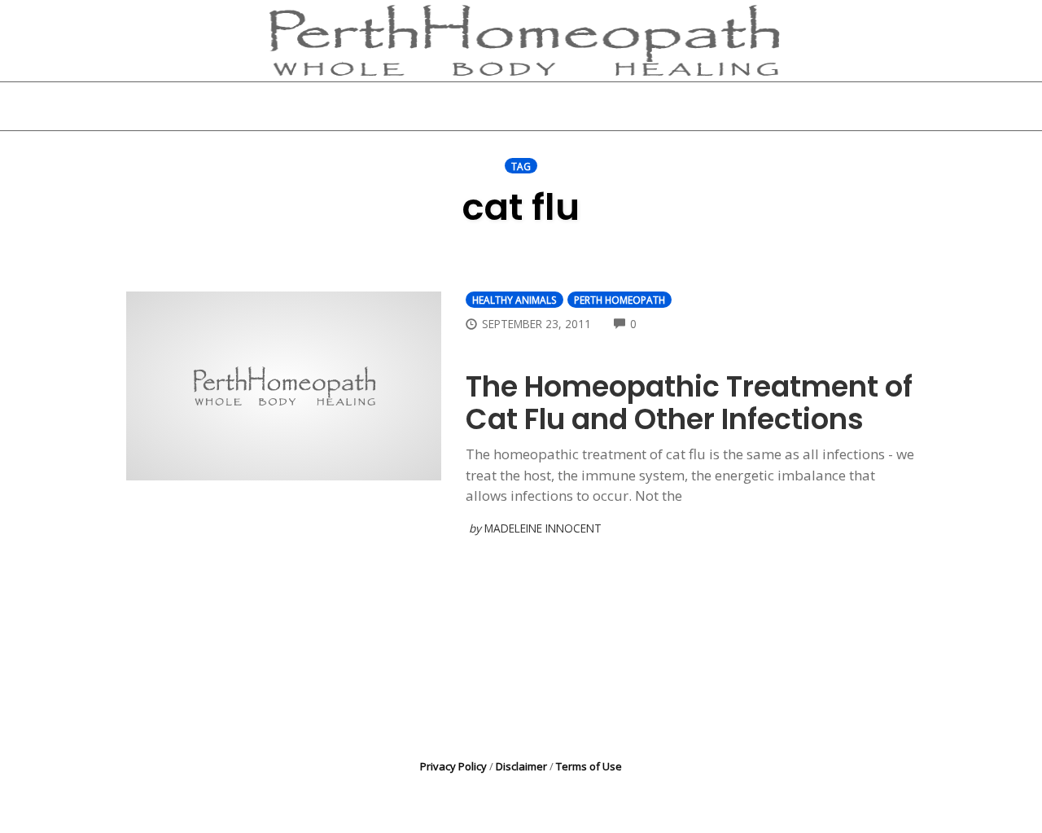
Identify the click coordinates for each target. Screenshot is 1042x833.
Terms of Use (589, 766)
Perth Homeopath (619, 299)
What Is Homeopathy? (450, 106)
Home (323, 106)
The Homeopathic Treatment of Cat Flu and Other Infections (689, 402)
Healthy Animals (514, 299)
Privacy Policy (453, 766)
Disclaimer (521, 766)
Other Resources (613, 106)
